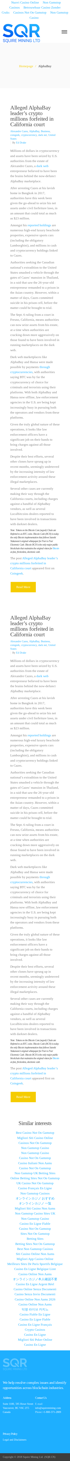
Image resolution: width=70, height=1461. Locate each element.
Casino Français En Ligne (35, 1188)
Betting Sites (35, 1238)
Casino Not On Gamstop (35, 1158)
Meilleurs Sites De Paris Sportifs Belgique (35, 1264)
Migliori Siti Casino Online (35, 1138)
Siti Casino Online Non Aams (35, 1254)
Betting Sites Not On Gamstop (35, 1244)
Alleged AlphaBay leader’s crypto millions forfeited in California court (32, 116)
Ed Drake (21, 142)
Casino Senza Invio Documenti (35, 1294)
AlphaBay (34, 131)
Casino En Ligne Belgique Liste (35, 1269)
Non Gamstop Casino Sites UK (35, 1213)
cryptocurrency (29, 135)
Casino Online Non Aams (35, 1274)
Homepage (26, 66)
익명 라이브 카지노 (35, 1309)
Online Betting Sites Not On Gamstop (35, 1178)
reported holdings (39, 225)
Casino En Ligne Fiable (35, 1223)
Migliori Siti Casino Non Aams (35, 1208)
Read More (23, 587)
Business (45, 131)
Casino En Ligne (35, 1334)
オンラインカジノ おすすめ (35, 1198)
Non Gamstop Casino (48, 15)
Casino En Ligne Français (35, 1324)
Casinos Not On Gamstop (29, 12)
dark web (42, 166)
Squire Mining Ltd (33, 1457)
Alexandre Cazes (19, 131)
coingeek (15, 135)
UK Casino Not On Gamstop (35, 1183)
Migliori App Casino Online (35, 1259)
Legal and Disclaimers (14, 1439)
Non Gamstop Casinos (35, 1193)
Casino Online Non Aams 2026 (35, 1299)
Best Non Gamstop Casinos (35, 1249)
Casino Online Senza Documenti (35, 1289)
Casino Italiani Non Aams (35, 1163)
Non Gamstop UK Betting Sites (35, 1173)
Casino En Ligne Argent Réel (35, 1284)
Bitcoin (56, 548)
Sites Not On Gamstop (35, 1233)
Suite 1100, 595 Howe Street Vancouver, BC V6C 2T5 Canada (18, 1408)
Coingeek (16, 573)
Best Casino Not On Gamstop (35, 1132)
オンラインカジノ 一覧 (35, 1203)
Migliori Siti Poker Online (35, 1339)
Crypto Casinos (35, 1329)
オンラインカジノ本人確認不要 (35, 1279)
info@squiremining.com (48, 1408)
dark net (42, 135)
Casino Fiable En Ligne (35, 1314)
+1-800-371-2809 (51, 1412)
